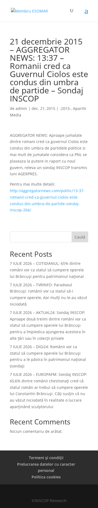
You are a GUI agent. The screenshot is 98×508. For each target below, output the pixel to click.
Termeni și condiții (46, 457)
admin (21, 108)
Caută (80, 237)
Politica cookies (46, 477)
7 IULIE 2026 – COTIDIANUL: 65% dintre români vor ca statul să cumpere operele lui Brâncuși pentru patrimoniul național (47, 270)
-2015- (65, 108)
